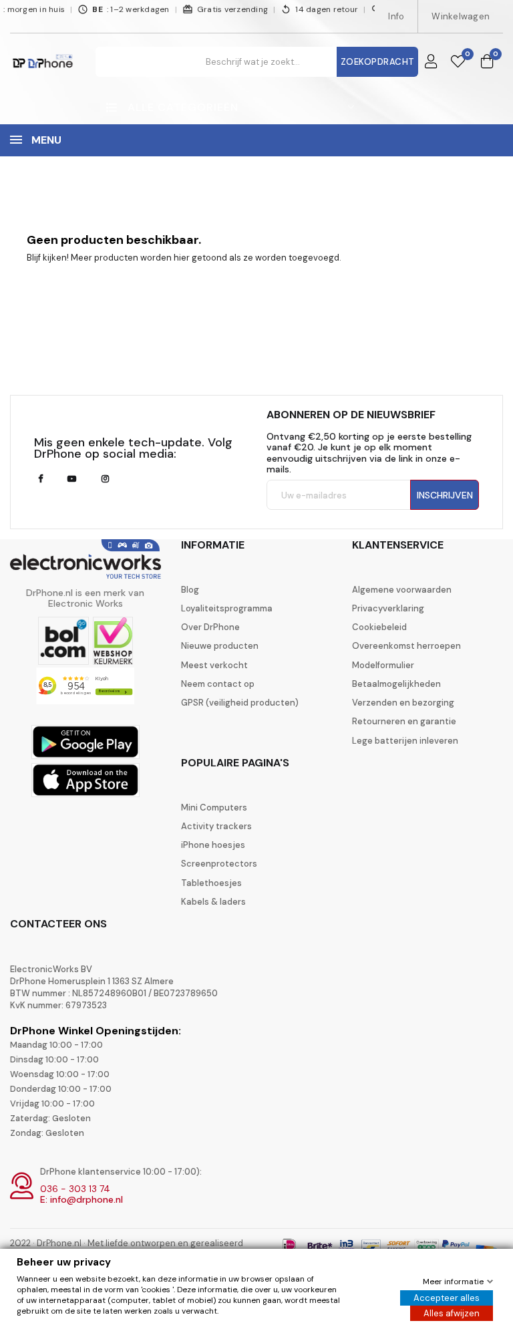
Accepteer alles (446, 1298)
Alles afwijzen (451, 1313)
